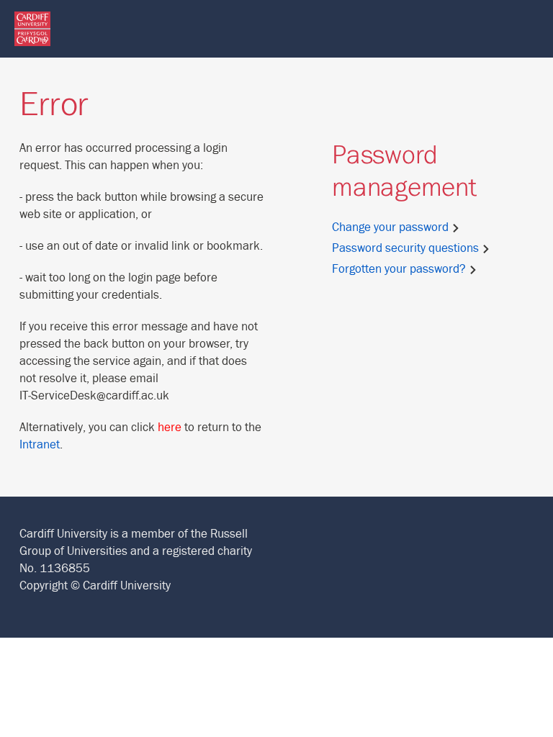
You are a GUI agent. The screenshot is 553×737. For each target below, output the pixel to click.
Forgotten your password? (400, 269)
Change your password (391, 227)
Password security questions (407, 248)
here (169, 427)
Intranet (39, 445)
